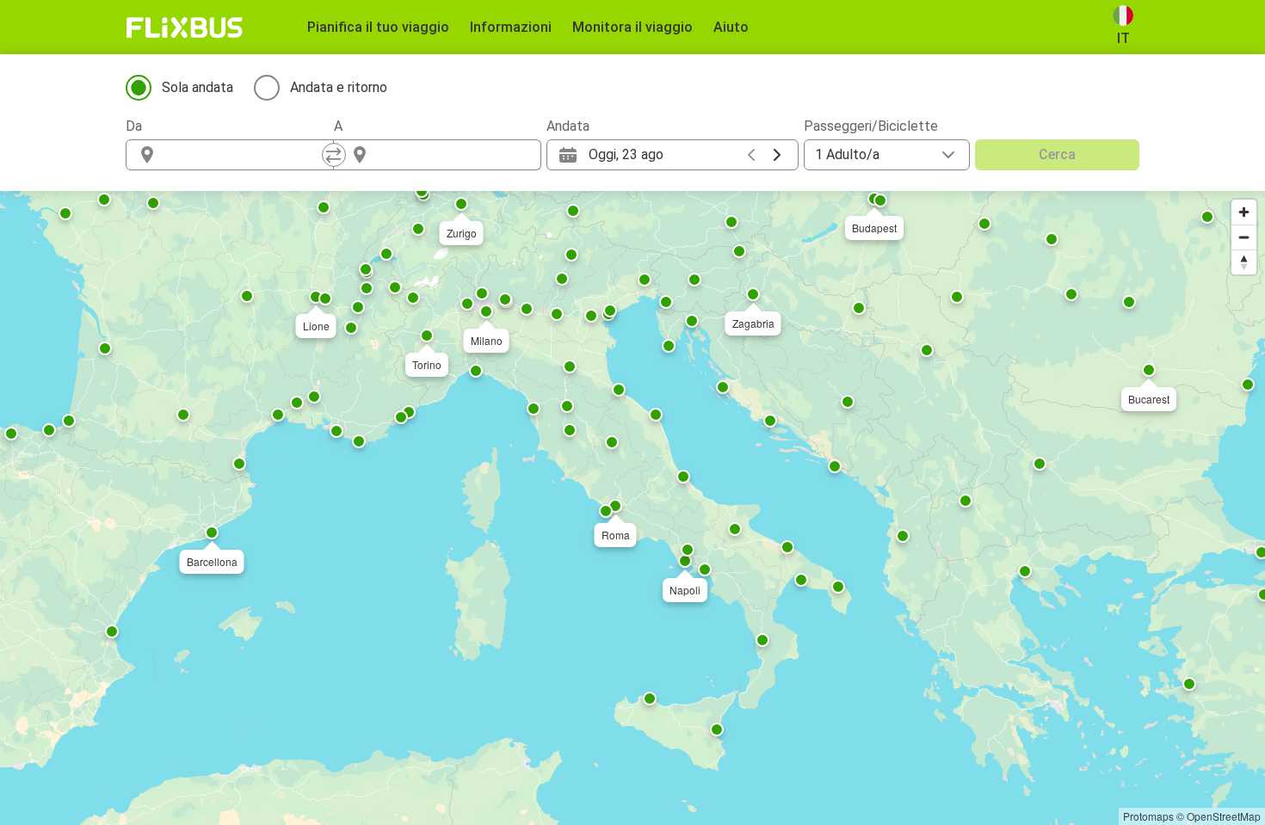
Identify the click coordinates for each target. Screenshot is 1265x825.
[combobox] (245, 155)
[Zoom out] (1243, 237)
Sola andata (197, 87)
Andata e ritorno (338, 87)
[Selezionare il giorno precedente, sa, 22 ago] (751, 155)
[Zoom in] (1243, 212)
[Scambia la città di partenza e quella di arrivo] (334, 155)
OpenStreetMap (1224, 816)
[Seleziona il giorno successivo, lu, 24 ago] (777, 155)
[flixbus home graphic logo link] (184, 27)
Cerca (1057, 154)
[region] (632, 508)
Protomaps (1148, 816)
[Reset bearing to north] (1243, 261)
